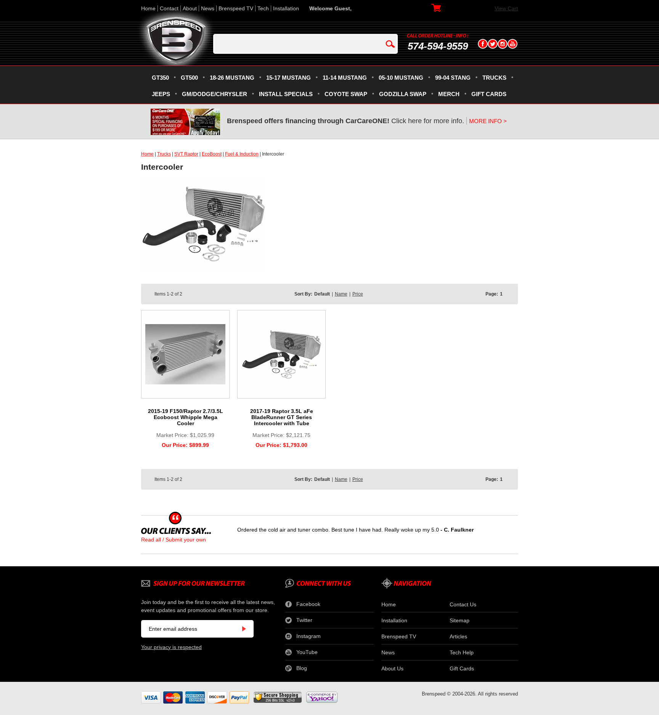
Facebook (308, 604)
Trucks (164, 154)
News (207, 8)
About (190, 8)
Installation (286, 8)
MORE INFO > (488, 121)
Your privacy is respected (171, 647)
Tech (263, 8)
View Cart (506, 8)
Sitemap (459, 620)
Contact (169, 8)
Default (322, 294)
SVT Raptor (186, 154)
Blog (301, 668)
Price (357, 294)
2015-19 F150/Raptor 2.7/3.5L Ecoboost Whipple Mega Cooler (185, 417)
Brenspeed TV (236, 8)
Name (341, 294)
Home (148, 8)
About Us (392, 668)
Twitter (304, 620)
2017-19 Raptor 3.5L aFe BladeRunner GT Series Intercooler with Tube (281, 417)
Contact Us (463, 604)
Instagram (308, 636)
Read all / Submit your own (173, 540)
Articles (458, 636)
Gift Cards (462, 668)
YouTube (307, 652)
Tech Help (462, 652)
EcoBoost (212, 154)
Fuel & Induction (242, 154)
